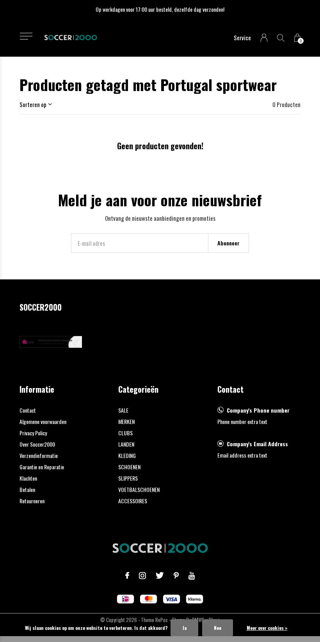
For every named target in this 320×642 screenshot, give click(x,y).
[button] (26, 36)
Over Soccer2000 (37, 444)
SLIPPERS (128, 478)
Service (242, 37)
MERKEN (126, 421)
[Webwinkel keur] (51, 340)
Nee (217, 627)
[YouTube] (191, 575)
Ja (184, 627)
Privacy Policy (33, 433)
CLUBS (125, 433)
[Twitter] (160, 575)
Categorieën (138, 389)
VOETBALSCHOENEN (139, 489)
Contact (28, 410)
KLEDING (127, 455)
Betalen (27, 489)
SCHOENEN (129, 467)
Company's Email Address (257, 444)
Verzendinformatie (39, 455)
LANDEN (126, 444)
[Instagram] (142, 575)
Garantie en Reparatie (42, 467)
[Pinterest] (176, 575)
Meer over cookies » (267, 627)
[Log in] (264, 38)
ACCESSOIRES (132, 501)
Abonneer (228, 243)
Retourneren (32, 501)
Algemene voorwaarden (43, 421)
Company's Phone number (258, 410)
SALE (123, 410)
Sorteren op (33, 104)
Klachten (28, 478)
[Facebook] (127, 575)
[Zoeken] (280, 38)
